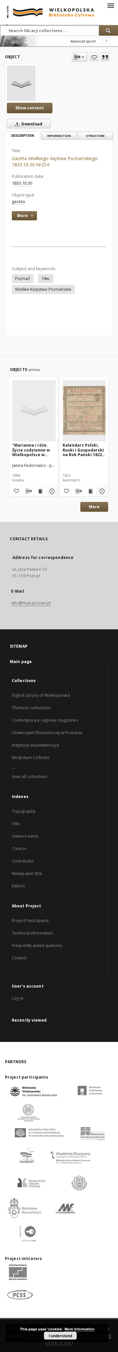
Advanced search (83, 41)
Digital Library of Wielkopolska (41, 695)
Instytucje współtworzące (35, 745)
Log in (17, 998)
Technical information (32, 933)
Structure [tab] (95, 136)
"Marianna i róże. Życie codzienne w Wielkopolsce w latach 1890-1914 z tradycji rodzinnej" (31, 449)
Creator (19, 848)
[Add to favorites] (93, 57)
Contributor (23, 861)
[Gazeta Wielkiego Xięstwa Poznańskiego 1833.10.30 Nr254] (21, 83)
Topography (23, 811)
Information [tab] (59, 136)
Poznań (22, 278)
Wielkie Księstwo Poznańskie (43, 289)
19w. (45, 278)
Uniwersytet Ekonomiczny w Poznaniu (47, 732)
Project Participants (30, 920)
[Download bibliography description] (28, 491)
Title (16, 823)
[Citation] (105, 57)
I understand (60, 1336)
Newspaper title (27, 873)
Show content (29, 108)
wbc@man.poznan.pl (31, 603)
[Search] (108, 30)
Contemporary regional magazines (45, 720)
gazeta (18, 201)
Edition (18, 886)
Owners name (25, 836)
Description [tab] (22, 136)
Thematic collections (31, 708)
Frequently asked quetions (37, 945)
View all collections (29, 776)
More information (79, 1328)
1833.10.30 (22, 183)
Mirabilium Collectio (30, 757)
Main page (21, 661)
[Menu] (110, 5)
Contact (19, 958)
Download (31, 124)
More (94, 506)
